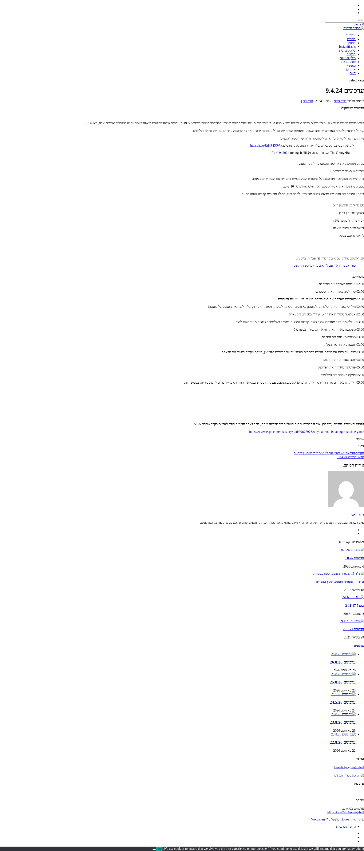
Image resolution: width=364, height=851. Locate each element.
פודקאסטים (348, 62)
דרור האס (340, 101)
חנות (353, 73)
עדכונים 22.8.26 (343, 742)
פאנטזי (351, 65)
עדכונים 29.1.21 (353, 629)
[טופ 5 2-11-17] (353, 597)
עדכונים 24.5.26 (343, 702)
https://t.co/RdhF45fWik (266, 145)
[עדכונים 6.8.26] (352, 550)
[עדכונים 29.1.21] (352, 621)
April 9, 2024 (280, 152)
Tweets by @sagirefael (349, 767)
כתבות (351, 39)
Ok (159, 848)
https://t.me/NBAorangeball (345, 812)
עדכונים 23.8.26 (343, 722)
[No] (154, 849)
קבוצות (351, 54)
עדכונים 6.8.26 (354, 558)
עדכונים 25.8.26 (343, 682)
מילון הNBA (348, 58)
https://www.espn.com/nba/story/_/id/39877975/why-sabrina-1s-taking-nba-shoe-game (306, 431)
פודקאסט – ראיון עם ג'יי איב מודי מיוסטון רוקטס (325, 265)
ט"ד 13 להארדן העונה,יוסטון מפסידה (340, 582)
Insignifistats (347, 46)
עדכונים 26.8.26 (343, 662)
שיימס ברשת (347, 50)
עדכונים (350, 35)
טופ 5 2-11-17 (354, 605)
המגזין (352, 43)
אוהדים (351, 69)
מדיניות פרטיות (346, 826)
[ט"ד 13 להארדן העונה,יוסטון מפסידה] (338, 573)
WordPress (318, 819)
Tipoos (344, 819)
